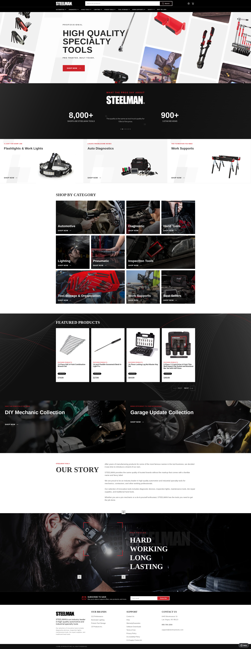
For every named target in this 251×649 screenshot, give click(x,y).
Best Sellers (161, 9)
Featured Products (65, 362)
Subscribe (163, 598)
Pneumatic (101, 261)
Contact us (169, 612)
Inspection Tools (140, 261)
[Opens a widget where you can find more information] (243, 645)
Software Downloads (133, 627)
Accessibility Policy (133, 637)
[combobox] (128, 3)
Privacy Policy (131, 633)
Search (167, 3)
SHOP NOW (72, 68)
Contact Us (130, 616)
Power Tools (109, 9)
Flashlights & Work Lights (23, 148)
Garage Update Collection (162, 412)
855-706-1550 (167, 625)
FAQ (128, 620)
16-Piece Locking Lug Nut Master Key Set (143, 365)
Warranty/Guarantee (133, 623)
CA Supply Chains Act (134, 640)
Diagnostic (73, 9)
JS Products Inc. (96, 627)
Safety (150, 9)
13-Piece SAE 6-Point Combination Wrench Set (71, 365)
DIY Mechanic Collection (35, 412)
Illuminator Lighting (97, 620)
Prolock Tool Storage (98, 623)
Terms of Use (131, 630)
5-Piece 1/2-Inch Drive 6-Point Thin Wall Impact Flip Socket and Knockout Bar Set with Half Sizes (178, 366)
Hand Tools (85, 9)
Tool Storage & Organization (79, 296)
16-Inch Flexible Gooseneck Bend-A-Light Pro (107, 365)
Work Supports (137, 9)
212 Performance (97, 616)
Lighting (97, 9)
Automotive (60, 9)
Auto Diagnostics (101, 148)
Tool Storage (123, 9)
